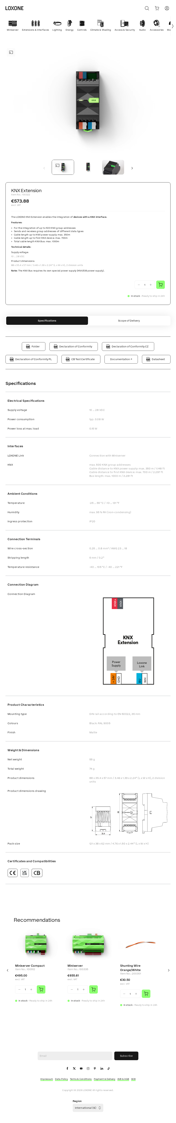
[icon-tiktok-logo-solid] (108, 1068)
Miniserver (75, 965)
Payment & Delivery (104, 1079)
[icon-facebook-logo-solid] (67, 1068)
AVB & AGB (123, 1079)
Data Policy (61, 1079)
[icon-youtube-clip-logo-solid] (81, 1068)
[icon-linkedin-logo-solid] (101, 1068)
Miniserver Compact (30, 965)
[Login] (166, 8)
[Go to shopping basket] (157, 8)
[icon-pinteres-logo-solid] (95, 1068)
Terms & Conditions (81, 1079)
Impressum (46, 1079)
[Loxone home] (14, 8)
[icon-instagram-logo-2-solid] (88, 1068)
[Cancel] (147, 8)
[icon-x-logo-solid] (74, 1068)
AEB (133, 1079)
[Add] (41, 989)
